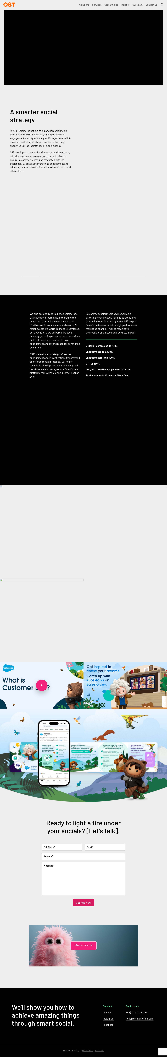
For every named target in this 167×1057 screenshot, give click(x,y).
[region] (83, 237)
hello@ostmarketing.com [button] (139, 1018)
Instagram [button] (108, 1018)
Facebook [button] (108, 1024)
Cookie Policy (99, 1051)
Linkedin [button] (107, 1012)
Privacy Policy (88, 1051)
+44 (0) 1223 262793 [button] (136, 1012)
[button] (83, 945)
